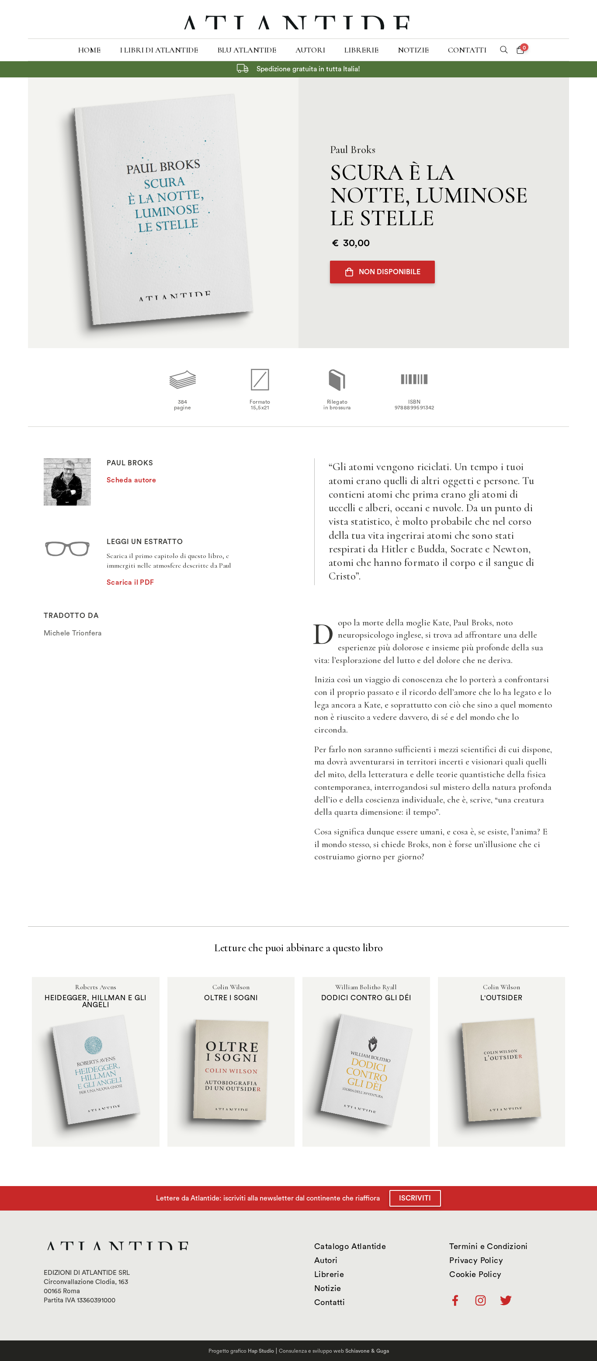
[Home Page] (298, 19)
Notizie (413, 50)
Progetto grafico (241, 1351)
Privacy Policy (476, 1260)
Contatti (467, 50)
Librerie (361, 50)
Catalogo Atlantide (350, 1246)
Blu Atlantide (246, 50)
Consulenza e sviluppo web (334, 1351)
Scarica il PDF (130, 582)
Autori (310, 50)
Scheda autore (131, 480)
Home (89, 50)
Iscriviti (415, 1198)
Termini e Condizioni (488, 1246)
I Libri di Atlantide (159, 50)
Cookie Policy (475, 1274)
